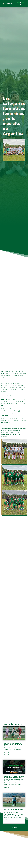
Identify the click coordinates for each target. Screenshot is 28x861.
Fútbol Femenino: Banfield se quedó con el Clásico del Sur (13, 743)
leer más (7, 754)
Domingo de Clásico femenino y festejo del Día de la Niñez (14, 777)
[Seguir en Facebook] (20, 2)
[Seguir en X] (23, 2)
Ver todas (14, 827)
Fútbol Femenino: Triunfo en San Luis (13, 810)
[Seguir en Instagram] (18, 2)
